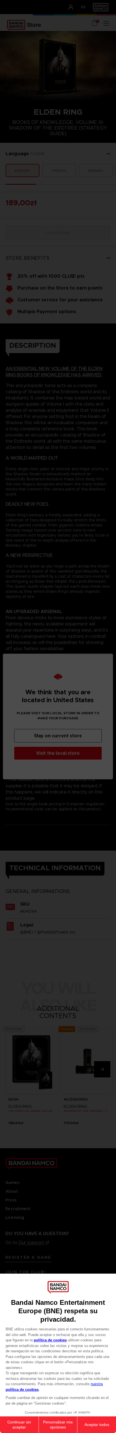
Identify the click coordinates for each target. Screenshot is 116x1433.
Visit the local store (58, 753)
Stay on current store (58, 736)
